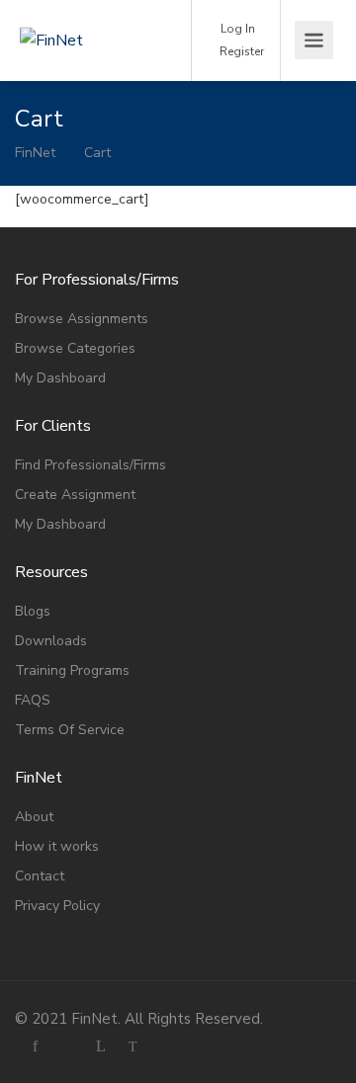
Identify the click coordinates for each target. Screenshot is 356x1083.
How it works (57, 846)
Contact (39, 876)
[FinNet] (86, 13)
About (34, 816)
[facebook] (35, 1046)
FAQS (32, 700)
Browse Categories (75, 348)
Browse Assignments (81, 318)
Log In (236, 29)
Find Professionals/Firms (90, 465)
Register (240, 51)
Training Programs (72, 670)
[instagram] (67, 1046)
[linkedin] (100, 1046)
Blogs (32, 611)
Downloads (51, 640)
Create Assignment (75, 494)
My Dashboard (60, 378)
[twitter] (133, 1046)
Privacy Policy (57, 905)
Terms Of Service (70, 729)
